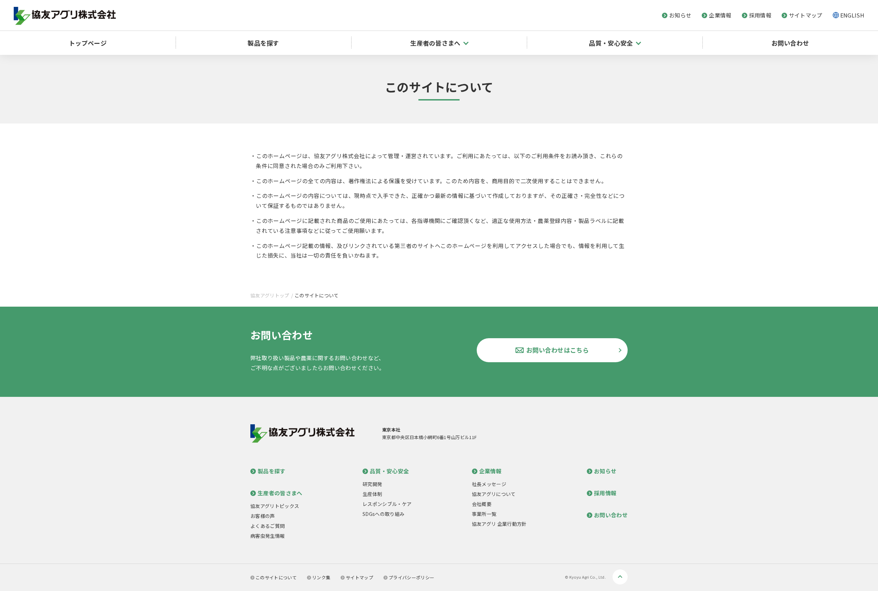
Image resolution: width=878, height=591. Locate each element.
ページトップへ (620, 576)
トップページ (88, 42)
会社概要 (481, 503)
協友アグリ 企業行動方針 (499, 523)
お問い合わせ (790, 42)
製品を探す (263, 42)
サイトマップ (805, 15)
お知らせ (680, 15)
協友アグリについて (494, 493)
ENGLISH (852, 15)
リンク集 (321, 577)
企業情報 (720, 15)
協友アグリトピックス (274, 506)
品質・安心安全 (389, 471)
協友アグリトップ (269, 295)
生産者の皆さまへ (280, 493)
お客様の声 (262, 515)
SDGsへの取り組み (383, 513)
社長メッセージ (489, 484)
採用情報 (760, 15)
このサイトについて (276, 577)
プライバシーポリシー (411, 577)
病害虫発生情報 (267, 535)
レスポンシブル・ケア (387, 503)
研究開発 (372, 484)
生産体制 (372, 493)
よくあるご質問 (267, 525)
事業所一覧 (484, 513)
